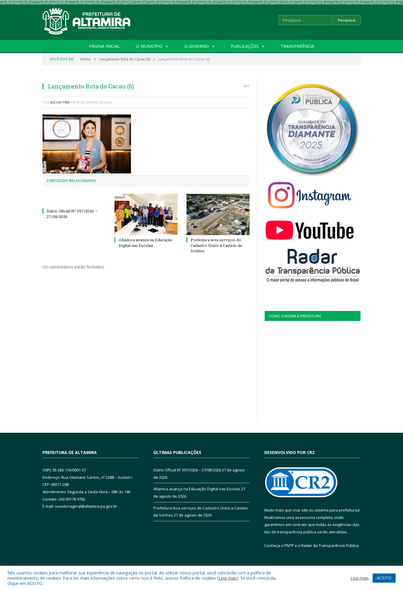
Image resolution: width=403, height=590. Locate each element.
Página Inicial (104, 46)
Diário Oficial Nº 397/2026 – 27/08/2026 (187, 470)
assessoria (305, 517)
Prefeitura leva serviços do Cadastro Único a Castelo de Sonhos (216, 245)
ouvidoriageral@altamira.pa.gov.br (86, 506)
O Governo (196, 46)
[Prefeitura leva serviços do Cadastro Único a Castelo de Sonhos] (218, 214)
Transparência (297, 46)
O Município (149, 46)
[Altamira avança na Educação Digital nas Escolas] (146, 214)
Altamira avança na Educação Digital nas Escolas (146, 242)
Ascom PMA (60, 102)
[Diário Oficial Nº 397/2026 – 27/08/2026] (74, 200)
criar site (300, 510)
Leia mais (228, 578)
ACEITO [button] (384, 578)
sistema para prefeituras (336, 510)
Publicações (245, 46)
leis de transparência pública (290, 532)
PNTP (289, 545)
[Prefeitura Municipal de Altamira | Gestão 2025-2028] (86, 19)
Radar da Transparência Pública (330, 545)
